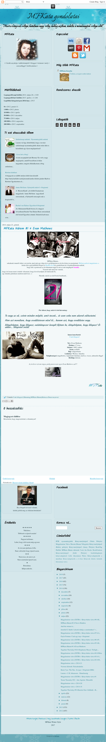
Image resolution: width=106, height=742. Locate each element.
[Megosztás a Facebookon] (12, 401)
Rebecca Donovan (48, 397)
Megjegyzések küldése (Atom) (23, 482)
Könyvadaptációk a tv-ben (73, 559)
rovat (57, 397)
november (65, 595)
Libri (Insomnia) (75, 556)
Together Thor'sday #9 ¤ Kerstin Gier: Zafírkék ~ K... (79, 690)
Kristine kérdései (11, 172)
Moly (48, 718)
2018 (61, 574)
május (63, 616)
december (64, 592)
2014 (61, 588)
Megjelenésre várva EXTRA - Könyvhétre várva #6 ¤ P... (80, 640)
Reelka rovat (50, 265)
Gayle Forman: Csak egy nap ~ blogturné (75, 636)
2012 (61, 711)
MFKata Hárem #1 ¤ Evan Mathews (28, 228)
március (64, 697)
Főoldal (52, 478)
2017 (61, 578)
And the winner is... (67, 626)
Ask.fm (77, 718)
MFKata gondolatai (53, 16)
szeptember (65, 602)
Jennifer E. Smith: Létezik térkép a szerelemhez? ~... (79, 629)
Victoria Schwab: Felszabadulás (72, 666)
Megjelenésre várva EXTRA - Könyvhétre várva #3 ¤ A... (80, 656)
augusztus (65, 606)
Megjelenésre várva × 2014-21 (71, 663)
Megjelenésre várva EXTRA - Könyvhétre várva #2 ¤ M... (81, 660)
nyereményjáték (67, 541)
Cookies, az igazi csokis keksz (80, 74)
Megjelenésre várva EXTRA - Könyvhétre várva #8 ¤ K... (80, 619)
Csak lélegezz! (74, 337)
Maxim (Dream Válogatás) (79, 544)
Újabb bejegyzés (8, 478)
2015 (61, 585)
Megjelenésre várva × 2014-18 (71, 686)
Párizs (84, 556)
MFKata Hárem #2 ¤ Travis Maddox (73, 623)
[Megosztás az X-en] (9, 401)
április (63, 693)
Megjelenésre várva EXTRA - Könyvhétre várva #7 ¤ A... (80, 633)
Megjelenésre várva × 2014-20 (71, 683)
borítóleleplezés (96, 553)
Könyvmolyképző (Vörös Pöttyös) (88, 541)
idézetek (76, 550)
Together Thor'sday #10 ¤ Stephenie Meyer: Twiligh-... (80, 650)
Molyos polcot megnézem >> (89, 263)
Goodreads (56, 718)
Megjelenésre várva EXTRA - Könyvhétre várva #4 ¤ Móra (81, 653)
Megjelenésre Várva (63, 544)
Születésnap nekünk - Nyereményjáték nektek (32, 139)
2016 (61, 581)
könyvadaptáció (61, 556)
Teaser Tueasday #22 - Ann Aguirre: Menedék (77, 680)
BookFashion (97, 550)
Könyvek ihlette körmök (93, 559)
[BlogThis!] (6, 401)
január (63, 704)
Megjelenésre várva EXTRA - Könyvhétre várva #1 (78, 676)
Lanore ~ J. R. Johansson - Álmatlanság (74, 673)
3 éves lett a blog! (22, 154)
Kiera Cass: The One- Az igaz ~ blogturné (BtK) (77, 670)
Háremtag (27, 397)
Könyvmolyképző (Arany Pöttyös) (81, 547)
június (63, 612)
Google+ (63, 718)
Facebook (42, 718)
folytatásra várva (61, 562)
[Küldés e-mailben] (3, 401)
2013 (61, 707)
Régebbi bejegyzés (96, 478)
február (64, 700)
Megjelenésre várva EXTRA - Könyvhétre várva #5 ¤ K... (80, 643)
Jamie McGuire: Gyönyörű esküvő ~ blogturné (32, 187)
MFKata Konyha (66, 71)
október (64, 599)
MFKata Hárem (36, 397)
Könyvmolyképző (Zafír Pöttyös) (71, 553)
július (63, 609)
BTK (57, 541)
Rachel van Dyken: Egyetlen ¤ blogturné (30, 205)
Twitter (70, 718)
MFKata (56, 736)
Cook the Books (86, 550)
